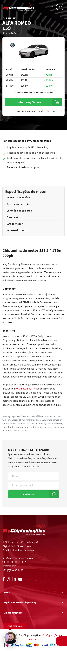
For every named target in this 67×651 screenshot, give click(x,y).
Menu (7, 592)
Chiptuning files (13, 612)
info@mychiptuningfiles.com (18, 558)
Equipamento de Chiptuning (20, 602)
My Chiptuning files (26, 388)
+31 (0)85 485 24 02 (12, 570)
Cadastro (28, 494)
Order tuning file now (29, 102)
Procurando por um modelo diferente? (37, 111)
